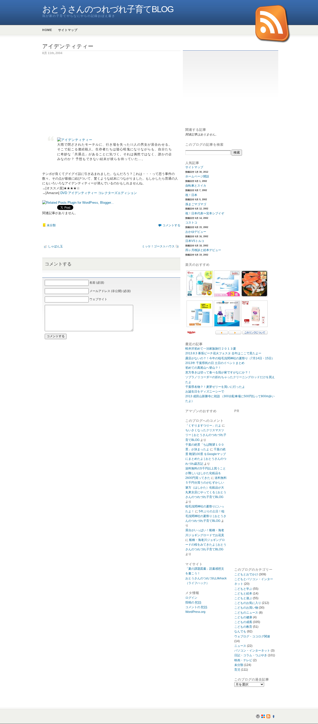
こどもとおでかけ (246, 574)
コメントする (171, 225)
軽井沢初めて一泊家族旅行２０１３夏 (210, 348)
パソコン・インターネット (252, 650)
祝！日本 (191, 195)
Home (47, 30)
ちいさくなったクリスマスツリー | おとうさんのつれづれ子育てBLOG (205, 434)
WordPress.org (195, 612)
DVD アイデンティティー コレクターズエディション (98, 193)
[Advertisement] (84, 95)
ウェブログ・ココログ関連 (252, 636)
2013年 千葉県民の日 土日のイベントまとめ (214, 363)
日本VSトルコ (194, 241)
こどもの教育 (243, 626)
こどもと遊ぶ (243, 598)
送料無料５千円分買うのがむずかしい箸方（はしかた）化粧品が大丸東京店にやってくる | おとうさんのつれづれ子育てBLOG (206, 487)
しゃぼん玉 (55, 246)
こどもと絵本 (243, 593)
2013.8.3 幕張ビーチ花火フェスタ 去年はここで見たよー (223, 353)
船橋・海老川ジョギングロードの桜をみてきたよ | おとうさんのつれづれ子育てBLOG (205, 544)
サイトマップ (68, 30)
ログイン (191, 597)
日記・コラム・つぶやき (250, 655)
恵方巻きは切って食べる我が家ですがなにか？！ (218, 372)
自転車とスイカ (195, 185)
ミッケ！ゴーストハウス (158, 246)
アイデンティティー (67, 46)
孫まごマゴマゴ (195, 204)
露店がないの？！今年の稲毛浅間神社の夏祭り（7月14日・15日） (230, 358)
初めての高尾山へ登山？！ (203, 367)
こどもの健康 (243, 617)
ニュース (240, 646)
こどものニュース (246, 612)
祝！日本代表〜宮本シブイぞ (204, 213)
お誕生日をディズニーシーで (204, 391)
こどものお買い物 (246, 607)
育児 (237, 669)
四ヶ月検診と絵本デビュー (203, 250)
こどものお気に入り (247, 603)
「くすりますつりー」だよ (203, 425)
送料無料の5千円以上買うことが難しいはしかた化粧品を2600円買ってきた (205, 473)
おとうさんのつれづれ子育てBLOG (107, 9)
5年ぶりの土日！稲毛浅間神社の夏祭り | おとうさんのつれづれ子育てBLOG (205, 516)
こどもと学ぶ (243, 589)
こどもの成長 (243, 622)
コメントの (196, 607)
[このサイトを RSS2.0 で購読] (273, 24)
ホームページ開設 (197, 176)
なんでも (240, 631)
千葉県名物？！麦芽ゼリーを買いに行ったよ (215, 387)
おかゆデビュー (195, 231)
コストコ (191, 222)
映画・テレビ (243, 660)
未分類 (51, 225)
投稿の (193, 602)
